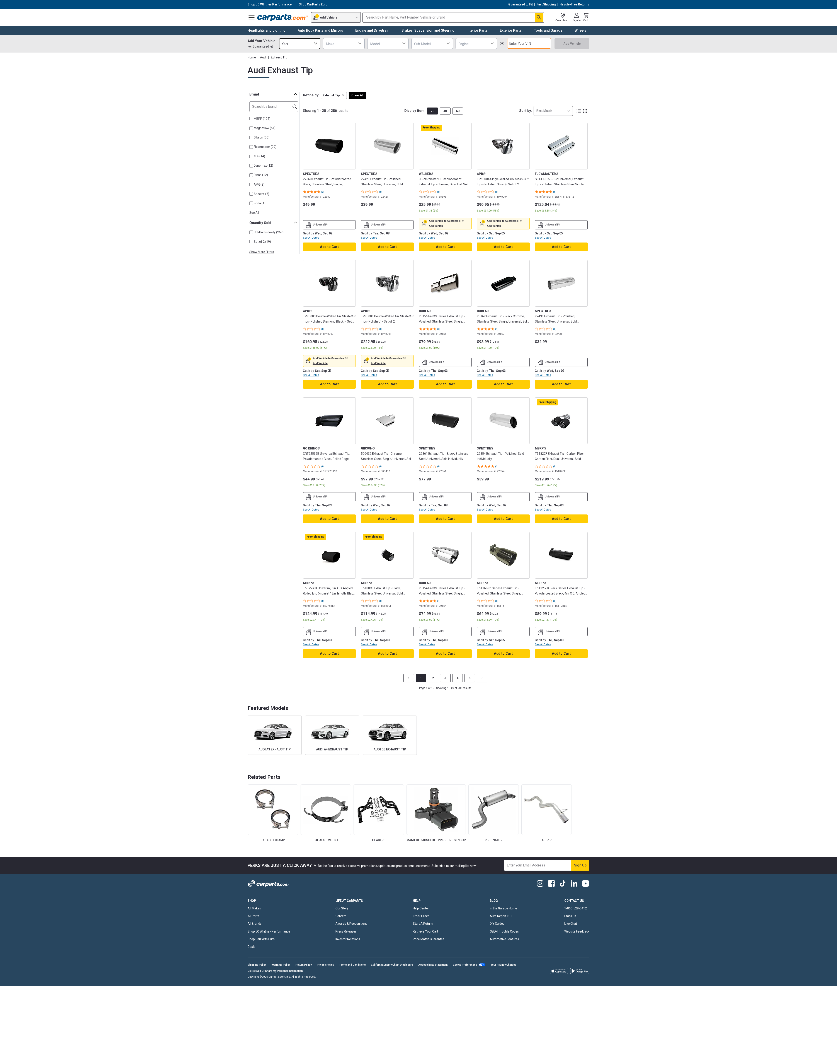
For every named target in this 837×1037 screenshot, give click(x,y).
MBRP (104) (262, 118)
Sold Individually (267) (269, 232)
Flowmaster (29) (265, 147)
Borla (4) (259, 203)
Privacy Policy (325, 964)
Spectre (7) (261, 194)
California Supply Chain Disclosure (392, 964)
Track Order (421, 916)
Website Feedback (576, 931)
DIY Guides (497, 923)
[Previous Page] (408, 678)
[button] (334, 95)
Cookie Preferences (465, 964)
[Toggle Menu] (251, 17)
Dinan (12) (261, 175)
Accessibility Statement (433, 964)
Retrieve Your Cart (425, 931)
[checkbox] (251, 118)
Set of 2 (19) (262, 241)
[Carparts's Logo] (282, 17)
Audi (263, 57)
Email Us (570, 916)
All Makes (254, 908)
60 (457, 111)
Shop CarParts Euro (261, 939)
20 (432, 111)
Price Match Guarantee (428, 939)
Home (252, 57)
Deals (251, 946)
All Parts (253, 916)
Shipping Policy (257, 964)
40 (445, 111)
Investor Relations (347, 939)
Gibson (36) (261, 137)
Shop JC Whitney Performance (269, 931)
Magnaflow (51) (265, 128)
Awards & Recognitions (351, 923)
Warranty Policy (281, 964)
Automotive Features (504, 939)
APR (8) (259, 184)
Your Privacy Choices (503, 964)
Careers (340, 916)
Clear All (357, 95)
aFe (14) (259, 156)
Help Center (421, 908)
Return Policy (304, 964)
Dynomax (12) (263, 165)
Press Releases (346, 931)
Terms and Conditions (352, 964)
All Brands (255, 923)
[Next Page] (482, 678)
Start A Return (423, 923)
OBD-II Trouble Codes (504, 931)
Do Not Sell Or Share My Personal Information (275, 970)
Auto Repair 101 (501, 916)
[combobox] (299, 43)
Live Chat (570, 923)
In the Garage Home (503, 908)
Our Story (342, 908)
